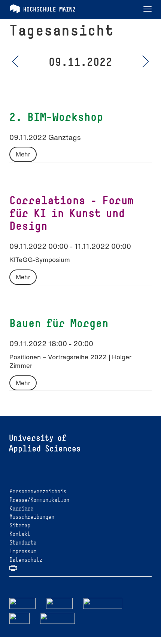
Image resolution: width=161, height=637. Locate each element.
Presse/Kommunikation (39, 499)
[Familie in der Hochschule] (57, 617)
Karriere (21, 508)
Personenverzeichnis (37, 491)
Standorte (22, 542)
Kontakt (19, 533)
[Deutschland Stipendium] (22, 602)
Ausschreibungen (31, 516)
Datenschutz (25, 559)
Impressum (22, 551)
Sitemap (19, 525)
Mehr (23, 154)
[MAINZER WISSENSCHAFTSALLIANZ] (102, 602)
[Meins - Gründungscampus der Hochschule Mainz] (59, 602)
